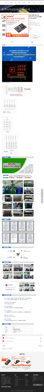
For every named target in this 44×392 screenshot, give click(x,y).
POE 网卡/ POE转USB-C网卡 (19, 379)
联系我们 (26, 385)
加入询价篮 (34, 37)
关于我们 (29, 2)
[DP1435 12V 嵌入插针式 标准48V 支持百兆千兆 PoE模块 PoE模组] (16, 361)
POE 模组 (16, 376)
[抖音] (8, 386)
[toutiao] (10, 386)
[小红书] (6, 386)
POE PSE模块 (4, 348)
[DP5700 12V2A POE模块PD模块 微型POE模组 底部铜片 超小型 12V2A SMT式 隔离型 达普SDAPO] (26, 361)
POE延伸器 (16, 385)
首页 (11, 2)
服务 (19, 2)
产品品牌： (30, 29)
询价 (34, 35)
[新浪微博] (2, 386)
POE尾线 (16, 383)
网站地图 (29, 390)
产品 (15, 2)
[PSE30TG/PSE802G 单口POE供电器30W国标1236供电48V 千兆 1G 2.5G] (6, 361)
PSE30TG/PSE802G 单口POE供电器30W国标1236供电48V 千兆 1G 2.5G (6, 367)
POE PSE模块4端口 (10, 348)
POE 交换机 (16, 382)
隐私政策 (32, 390)
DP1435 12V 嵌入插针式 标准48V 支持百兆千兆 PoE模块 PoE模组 (16, 367)
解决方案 (24, 2)
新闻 (33, 2)
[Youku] (3, 386)
